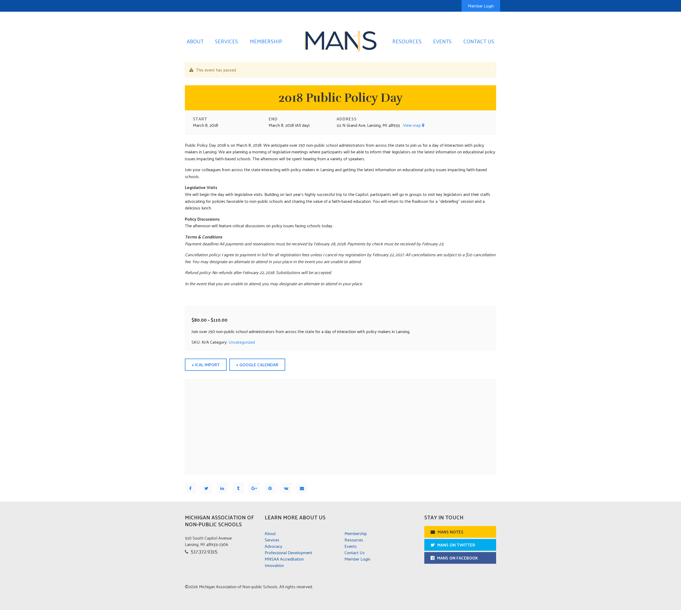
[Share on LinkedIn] (222, 488)
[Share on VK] (286, 488)
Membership (266, 41)
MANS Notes (450, 532)
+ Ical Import (206, 364)
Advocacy (273, 546)
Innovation (274, 565)
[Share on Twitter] (206, 488)
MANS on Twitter (456, 545)
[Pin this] (270, 488)
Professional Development (288, 552)
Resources (407, 41)
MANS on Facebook (457, 558)
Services (226, 41)
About (195, 41)
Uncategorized (242, 342)
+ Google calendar (257, 364)
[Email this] (302, 488)
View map (412, 125)
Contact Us (478, 41)
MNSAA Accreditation (284, 559)
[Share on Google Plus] (254, 488)
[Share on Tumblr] (238, 488)
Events (442, 41)
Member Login (481, 6)
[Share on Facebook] (190, 488)
